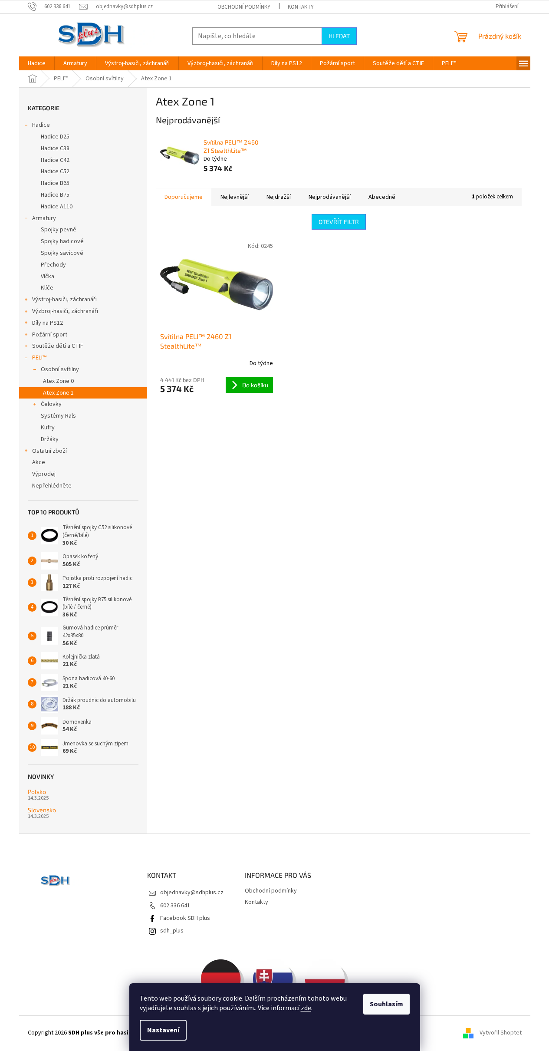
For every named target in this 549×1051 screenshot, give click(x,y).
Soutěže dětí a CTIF (57, 346)
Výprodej (44, 474)
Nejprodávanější (330, 197)
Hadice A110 (56, 206)
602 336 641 (175, 905)
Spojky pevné (58, 229)
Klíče (47, 287)
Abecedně (381, 197)
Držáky (50, 439)
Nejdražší (278, 197)
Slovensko (42, 810)
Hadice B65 (55, 183)
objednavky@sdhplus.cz (192, 892)
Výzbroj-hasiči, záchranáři (65, 311)
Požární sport (49, 334)
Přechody (53, 264)
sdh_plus (172, 930)
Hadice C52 (55, 171)
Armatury (44, 218)
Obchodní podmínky (243, 7)
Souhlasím (386, 1004)
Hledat (339, 36)
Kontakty (301, 7)
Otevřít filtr (339, 221)
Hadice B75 (55, 195)
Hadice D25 (55, 136)
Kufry (48, 427)
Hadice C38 (55, 148)
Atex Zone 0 (58, 381)
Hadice (41, 125)
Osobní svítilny (60, 369)
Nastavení (163, 1030)
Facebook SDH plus (185, 918)
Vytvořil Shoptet (501, 1033)
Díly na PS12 (47, 323)
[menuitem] (36, 63)
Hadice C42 (55, 160)
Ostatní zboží (49, 451)
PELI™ (39, 357)
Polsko (37, 791)
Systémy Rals (58, 416)
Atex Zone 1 (58, 393)
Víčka (47, 276)
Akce (38, 462)
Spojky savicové (62, 253)
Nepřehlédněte (52, 485)
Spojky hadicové (62, 241)
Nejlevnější (234, 197)
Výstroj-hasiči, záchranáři (64, 299)
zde (306, 1008)
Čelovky (51, 404)
